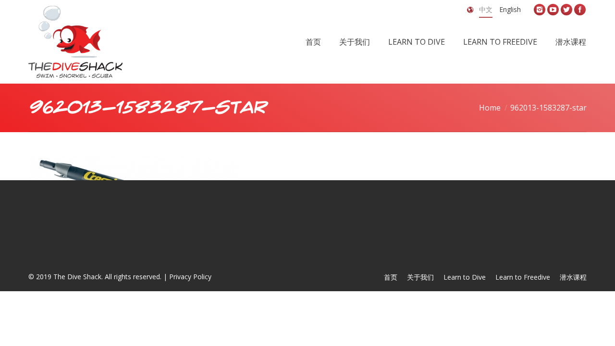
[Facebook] (580, 9)
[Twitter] (566, 9)
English (510, 9)
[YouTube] (553, 9)
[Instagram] (539, 9)
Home (490, 107)
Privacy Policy (190, 276)
